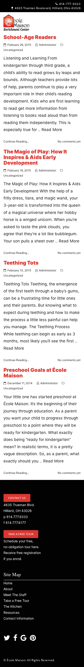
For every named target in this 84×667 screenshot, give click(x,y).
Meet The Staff (15, 595)
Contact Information (19, 618)
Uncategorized (13, 50)
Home (8, 583)
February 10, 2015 (19, 270)
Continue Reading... (16, 141)
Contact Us (17, 498)
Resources (11, 612)
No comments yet (69, 141)
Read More (52, 129)
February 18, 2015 (19, 170)
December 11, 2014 (19, 383)
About (8, 589)
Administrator (47, 44)
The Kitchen (13, 606)
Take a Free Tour (21, 534)
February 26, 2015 (19, 44)
